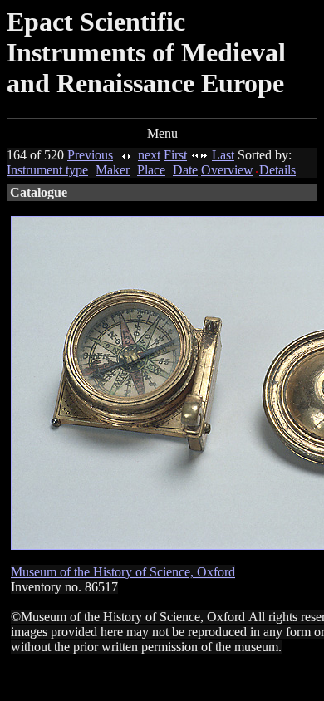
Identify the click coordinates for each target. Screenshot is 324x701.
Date (185, 170)
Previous (90, 155)
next (149, 155)
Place (151, 170)
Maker (113, 170)
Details (277, 170)
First (175, 155)
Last (223, 155)
